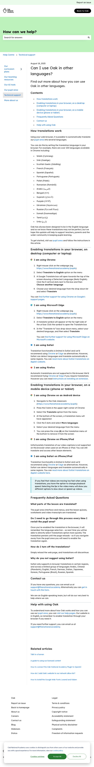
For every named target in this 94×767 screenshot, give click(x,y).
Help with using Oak (46, 125)
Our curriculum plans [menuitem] (9, 69)
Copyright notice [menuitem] (59, 712)
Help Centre (8, 55)
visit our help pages (66, 613)
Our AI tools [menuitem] (9, 84)
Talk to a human (37, 654)
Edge (60, 353)
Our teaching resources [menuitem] (10, 78)
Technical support (27, 55)
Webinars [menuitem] (15, 729)
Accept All (57, 756)
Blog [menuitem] (13, 724)
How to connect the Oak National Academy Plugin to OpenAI (56, 667)
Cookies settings (37, 756)
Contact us (42, 121)
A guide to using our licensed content (46, 661)
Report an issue (83, 2)
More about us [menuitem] (11, 100)
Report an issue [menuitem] (18, 703)
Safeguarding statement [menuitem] (63, 720)
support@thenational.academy (45, 587)
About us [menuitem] (15, 712)
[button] (21, 66)
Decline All (77, 756)
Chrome (51, 353)
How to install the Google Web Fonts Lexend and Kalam (54, 680)
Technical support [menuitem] (12, 95)
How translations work (47, 99)
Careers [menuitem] (15, 716)
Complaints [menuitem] (57, 729)
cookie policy (58, 750)
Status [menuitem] (14, 733)
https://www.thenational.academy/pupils (56, 268)
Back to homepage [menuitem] (20, 707)
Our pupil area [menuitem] (11, 90)
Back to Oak (83, 11)
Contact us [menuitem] (16, 720)
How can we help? (20, 31)
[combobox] (44, 37)
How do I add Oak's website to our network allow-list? (53, 673)
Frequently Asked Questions (50, 117)
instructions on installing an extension (70, 378)
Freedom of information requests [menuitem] (67, 733)
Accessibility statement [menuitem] (62, 716)
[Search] (88, 37)
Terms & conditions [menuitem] (60, 703)
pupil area (39, 139)
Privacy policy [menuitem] (58, 707)
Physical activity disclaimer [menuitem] (64, 724)
